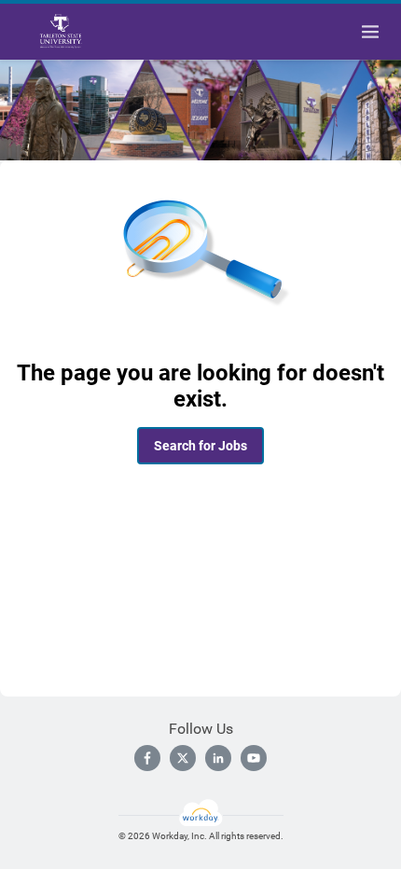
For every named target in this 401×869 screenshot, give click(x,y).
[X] (183, 758)
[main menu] (370, 32)
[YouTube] (254, 758)
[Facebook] (147, 758)
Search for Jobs (200, 445)
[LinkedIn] (218, 758)
